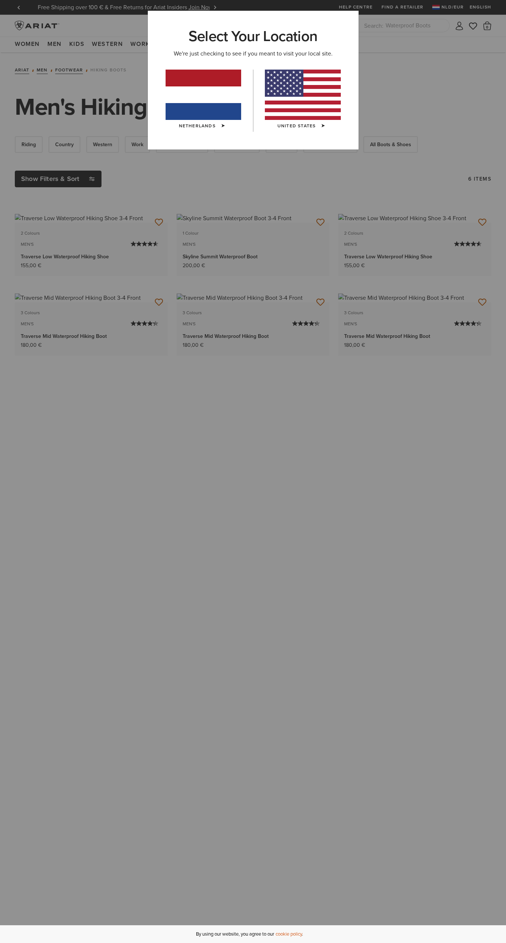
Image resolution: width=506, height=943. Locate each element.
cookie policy (289, 933)
